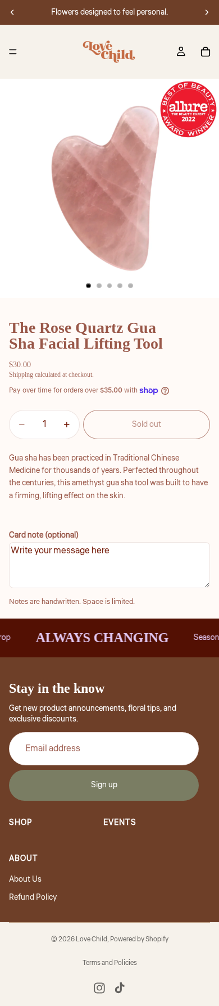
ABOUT (23, 859)
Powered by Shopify (139, 939)
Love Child (91, 939)
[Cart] (205, 51)
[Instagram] (99, 988)
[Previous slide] (12, 12)
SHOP (21, 822)
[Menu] (13, 52)
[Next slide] (206, 12)
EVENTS (119, 822)
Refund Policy (33, 897)
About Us (25, 879)
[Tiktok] (119, 988)
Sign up (104, 785)
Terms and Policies (110, 963)
